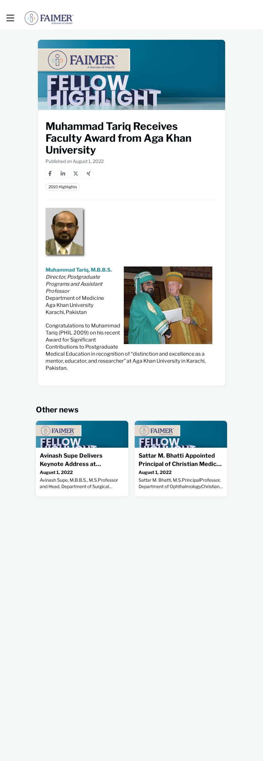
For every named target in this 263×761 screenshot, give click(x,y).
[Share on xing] (88, 173)
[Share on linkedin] (62, 173)
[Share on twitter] (75, 173)
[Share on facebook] (50, 173)
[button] (10, 18)
